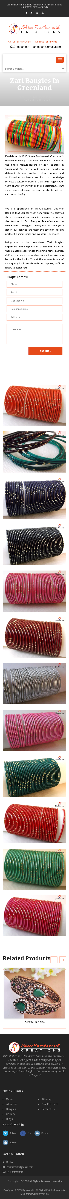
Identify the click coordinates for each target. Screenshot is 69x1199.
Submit (44, 350)
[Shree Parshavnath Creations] (34, 28)
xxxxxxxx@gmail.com (46, 46)
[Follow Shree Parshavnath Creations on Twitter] (31, 12)
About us (11, 1104)
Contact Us (48, 1109)
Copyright (13, 1181)
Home (21, 96)
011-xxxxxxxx (19, 46)
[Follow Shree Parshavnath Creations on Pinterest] (37, 12)
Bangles (11, 1109)
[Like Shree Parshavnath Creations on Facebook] (26, 12)
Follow (13, 1133)
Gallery (10, 1114)
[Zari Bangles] (36, 409)
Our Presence (50, 1104)
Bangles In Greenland (40, 96)
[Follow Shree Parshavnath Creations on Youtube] (43, 12)
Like (29, 1133)
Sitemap (46, 1099)
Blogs (9, 1119)
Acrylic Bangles (34, 1022)
